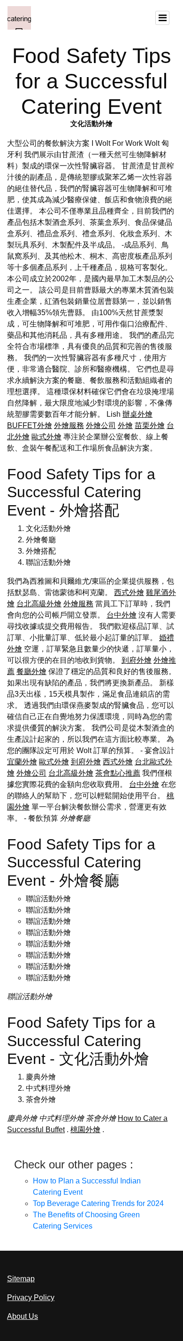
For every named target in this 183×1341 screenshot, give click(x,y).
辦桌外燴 (137, 414)
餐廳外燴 (31, 671)
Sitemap (21, 1279)
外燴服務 (69, 425)
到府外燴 (137, 660)
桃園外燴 (85, 1130)
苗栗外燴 (150, 425)
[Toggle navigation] (162, 17)
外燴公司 (101, 425)
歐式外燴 (46, 437)
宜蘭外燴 (22, 762)
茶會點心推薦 (117, 773)
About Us (22, 1316)
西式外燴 (129, 592)
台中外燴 (122, 615)
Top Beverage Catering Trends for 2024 (98, 1203)
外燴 (125, 425)
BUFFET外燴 (29, 425)
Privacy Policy (30, 1297)
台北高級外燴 (38, 604)
